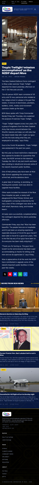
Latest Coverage (6, 440)
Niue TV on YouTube (7, 437)
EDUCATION (5, 462)
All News (4, 448)
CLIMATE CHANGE (7, 451)
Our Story (4, 471)
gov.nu (4, 476)
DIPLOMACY (5, 456)
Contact (4, 473)
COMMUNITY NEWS (7, 454)
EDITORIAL (5, 459)
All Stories (35, 283)
